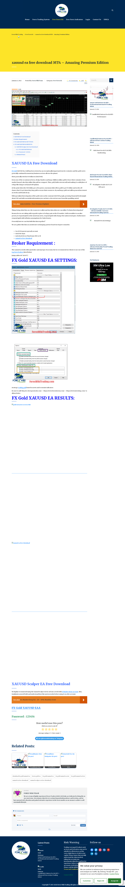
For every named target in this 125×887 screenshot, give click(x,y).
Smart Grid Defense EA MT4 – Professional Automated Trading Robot (101, 104)
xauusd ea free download (23, 238)
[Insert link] (23, 825)
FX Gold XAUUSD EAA (26, 708)
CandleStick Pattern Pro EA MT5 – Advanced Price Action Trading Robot (101, 140)
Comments (19, 811)
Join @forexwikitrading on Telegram (50, 738)
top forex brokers (18, 252)
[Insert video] (20, 825)
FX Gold (14, 171)
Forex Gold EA (36, 776)
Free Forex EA (57, 19)
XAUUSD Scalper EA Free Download (40, 780)
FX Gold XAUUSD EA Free (78, 776)
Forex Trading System (41, 19)
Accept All (114, 881)
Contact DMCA (68, 875)
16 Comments (73, 80)
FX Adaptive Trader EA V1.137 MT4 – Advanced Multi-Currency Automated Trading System (101, 210)
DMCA (106, 19)
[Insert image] (18, 825)
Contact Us (97, 19)
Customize (87, 881)
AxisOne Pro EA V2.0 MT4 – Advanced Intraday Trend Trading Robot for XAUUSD (101, 246)
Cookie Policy (114, 874)
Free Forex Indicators (74, 19)
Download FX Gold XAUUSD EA (21, 776)
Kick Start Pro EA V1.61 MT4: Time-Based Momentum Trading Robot (101, 175)
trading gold (22, 387)
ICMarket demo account (70, 692)
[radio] (42, 729)
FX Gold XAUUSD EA (48, 776)
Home (27, 19)
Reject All (100, 881)
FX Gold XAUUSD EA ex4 (62, 776)
